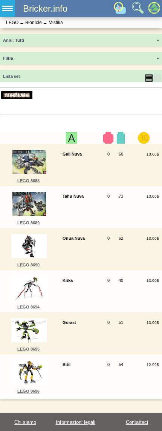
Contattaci (137, 422)
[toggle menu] (7, 8)
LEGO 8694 (28, 307)
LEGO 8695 (28, 349)
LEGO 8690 (28, 265)
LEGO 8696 (28, 391)
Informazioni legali (75, 422)
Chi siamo (25, 422)
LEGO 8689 (28, 223)
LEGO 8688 (28, 180)
